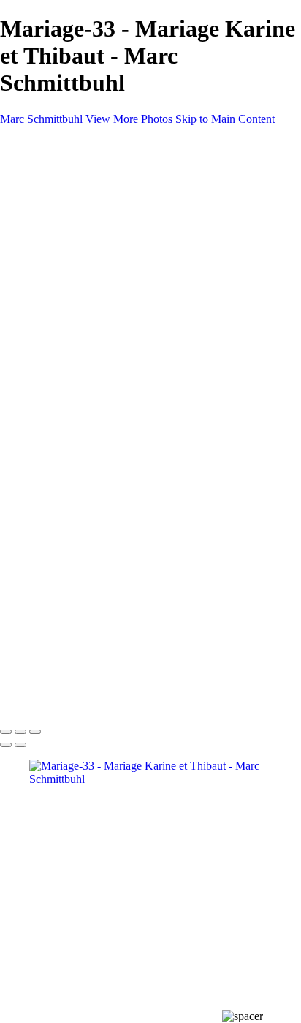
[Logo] (47, 144)
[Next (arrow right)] (20, 745)
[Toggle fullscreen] (20, 732)
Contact (47, 261)
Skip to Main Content (225, 119)
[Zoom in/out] (35, 732)
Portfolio (49, 182)
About (43, 247)
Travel (73, 221)
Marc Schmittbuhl (41, 119)
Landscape (83, 208)
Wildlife (76, 234)
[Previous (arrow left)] (6, 745)
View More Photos (128, 119)
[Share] (35, 275)
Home (43, 168)
